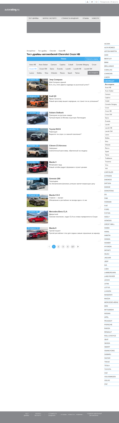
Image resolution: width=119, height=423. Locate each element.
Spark (70, 73)
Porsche (108, 325)
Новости (95, 18)
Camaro (54, 65)
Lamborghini (110, 272)
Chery (107, 77)
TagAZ (107, 362)
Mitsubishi (109, 310)
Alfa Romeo (109, 47)
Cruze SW (43, 69)
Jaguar (107, 258)
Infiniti (107, 250)
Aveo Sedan (43, 65)
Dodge (107, 187)
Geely (107, 217)
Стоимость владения (69, 18)
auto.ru (12, 9)
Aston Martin (110, 51)
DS (105, 194)
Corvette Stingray (82, 65)
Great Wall (109, 224)
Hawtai (107, 235)
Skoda (107, 343)
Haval (106, 232)
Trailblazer (108, 158)
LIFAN (106, 284)
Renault (108, 332)
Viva (106, 165)
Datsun (107, 183)
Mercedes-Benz (111, 302)
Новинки (79, 414)
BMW (106, 62)
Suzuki (107, 358)
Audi (106, 55)
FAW (106, 198)
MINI (106, 306)
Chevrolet (109, 81)
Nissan (107, 313)
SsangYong (109, 351)
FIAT (106, 206)
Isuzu (106, 254)
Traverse (108, 162)
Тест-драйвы (34, 18)
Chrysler (108, 172)
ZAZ (105, 384)
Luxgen (107, 291)
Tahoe (77, 73)
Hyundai (108, 246)
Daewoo (108, 180)
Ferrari (107, 202)
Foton (107, 213)
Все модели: (109, 84)
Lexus (107, 280)
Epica (52, 69)
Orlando (54, 73)
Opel (106, 317)
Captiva (62, 65)
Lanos (31, 73)
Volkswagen (110, 377)
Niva (46, 73)
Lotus (107, 287)
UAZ (106, 373)
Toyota (107, 369)
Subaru (107, 354)
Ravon (107, 328)
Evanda (60, 69)
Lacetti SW (88, 69)
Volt (106, 168)
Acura (107, 44)
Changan (108, 73)
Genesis (107, 220)
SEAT (106, 339)
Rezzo (62, 73)
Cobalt (70, 65)
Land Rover (109, 276)
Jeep (106, 261)
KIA (105, 265)
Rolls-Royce (110, 336)
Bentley (108, 59)
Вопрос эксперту (50, 18)
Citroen (108, 176)
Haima (106, 228)
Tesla (106, 365)
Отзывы (86, 18)
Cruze (94, 65)
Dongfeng (109, 191)
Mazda (107, 299)
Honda (107, 239)
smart (107, 347)
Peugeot (108, 321)
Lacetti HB (77, 69)
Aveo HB (32, 65)
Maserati (108, 295)
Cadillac (108, 70)
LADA (106, 269)
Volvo (107, 380)
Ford (106, 209)
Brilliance (109, 66)
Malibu (39, 73)
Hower (107, 243)
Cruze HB (32, 69)
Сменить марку (92, 59)
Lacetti (68, 69)
